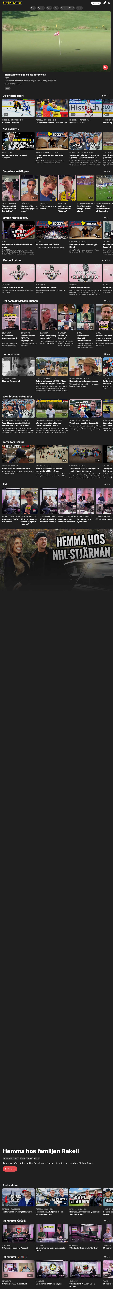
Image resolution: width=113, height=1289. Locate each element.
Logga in (96, 3)
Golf (7, 88)
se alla (107, 96)
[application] (56, 41)
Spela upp (11, 1169)
